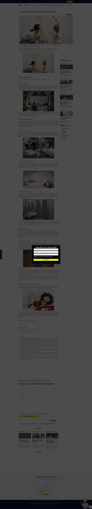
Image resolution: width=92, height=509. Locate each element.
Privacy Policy (47, 256)
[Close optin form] (59, 246)
